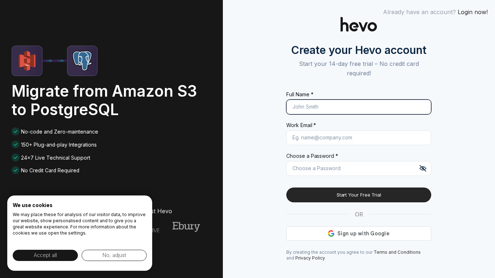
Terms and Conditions (397, 252)
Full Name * (299, 94)
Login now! (473, 12)
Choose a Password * (312, 156)
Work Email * (301, 125)
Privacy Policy (310, 258)
